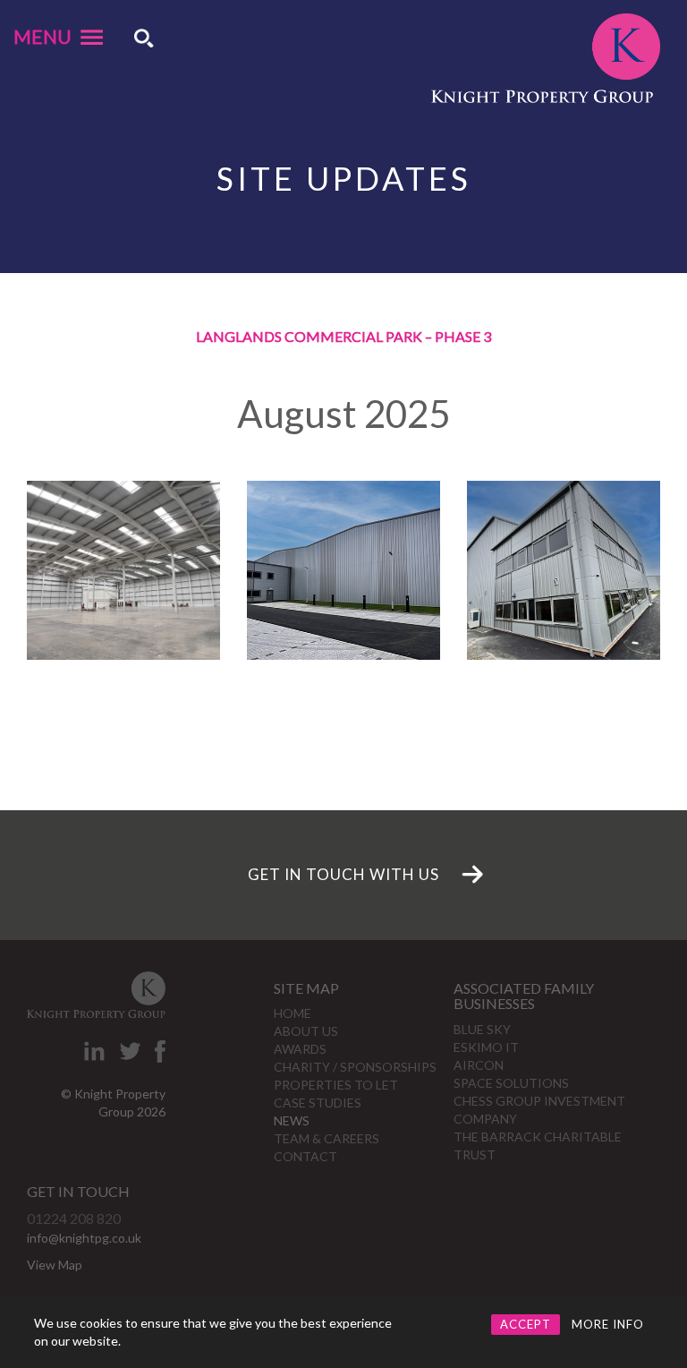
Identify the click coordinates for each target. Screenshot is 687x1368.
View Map (54, 1264)
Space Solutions (511, 1082)
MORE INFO (608, 1324)
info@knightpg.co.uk (84, 1237)
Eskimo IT (486, 1047)
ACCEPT (525, 1324)
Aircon (479, 1065)
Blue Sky (482, 1029)
